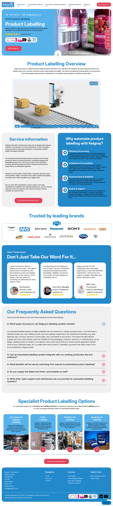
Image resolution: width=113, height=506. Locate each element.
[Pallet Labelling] (43, 450)
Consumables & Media (35, 4)
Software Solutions (75, 4)
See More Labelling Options (56, 461)
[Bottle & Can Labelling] (70, 450)
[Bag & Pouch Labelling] (97, 450)
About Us (87, 4)
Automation (21, 4)
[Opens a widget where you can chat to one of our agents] (106, 503)
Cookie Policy (94, 478)
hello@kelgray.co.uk (33, 15)
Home (47, 476)
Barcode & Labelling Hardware (55, 4)
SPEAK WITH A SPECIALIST (29, 200)
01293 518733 (14, 15)
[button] (104, 5)
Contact (47, 481)
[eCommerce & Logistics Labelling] (16, 450)
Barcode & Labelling (74, 481)
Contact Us (14, 48)
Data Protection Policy (97, 476)
